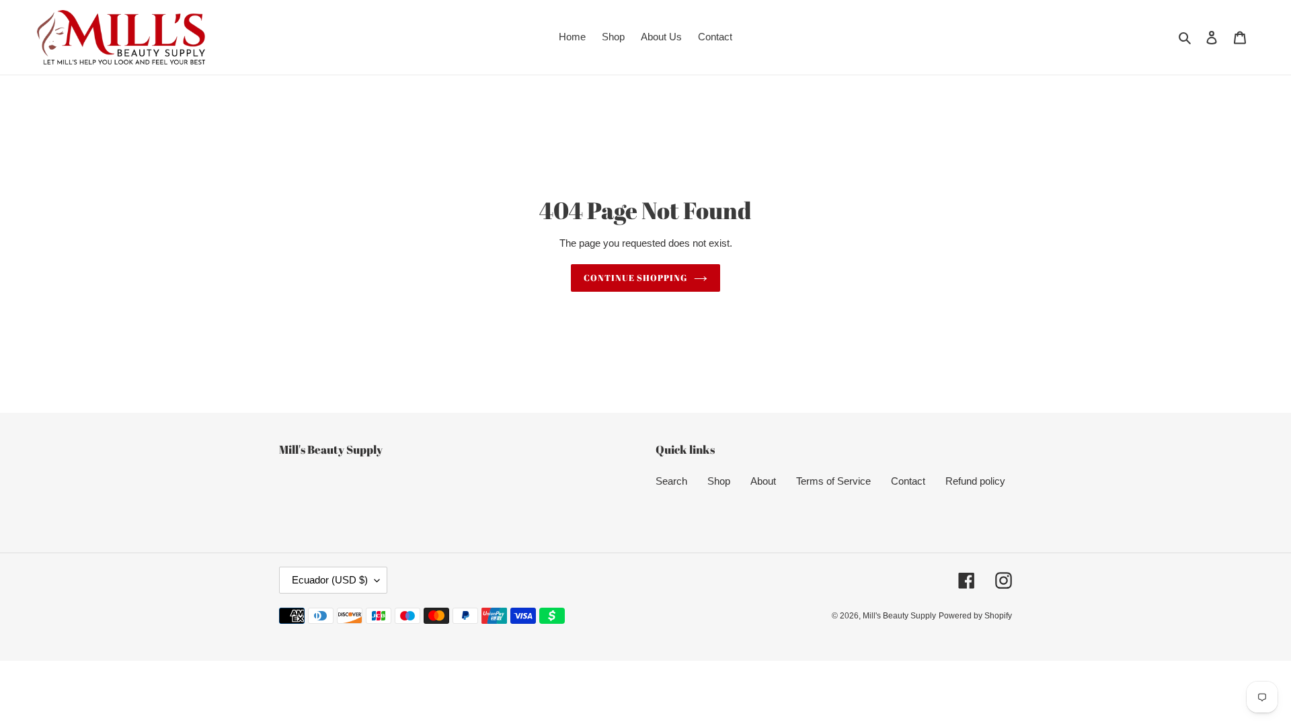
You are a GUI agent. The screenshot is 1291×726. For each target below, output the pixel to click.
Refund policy (975, 481)
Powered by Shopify (975, 615)
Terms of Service (833, 481)
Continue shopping (636, 278)
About (763, 481)
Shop (718, 481)
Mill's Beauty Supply (899, 615)
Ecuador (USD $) (330, 580)
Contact (908, 481)
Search (671, 481)
